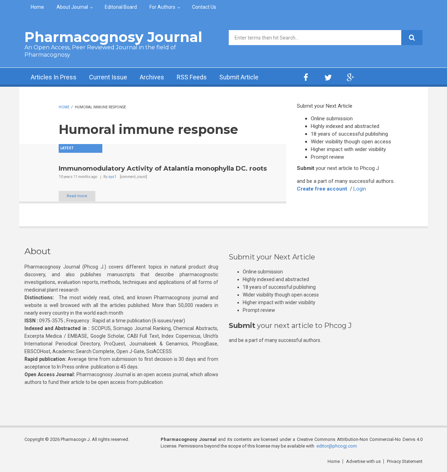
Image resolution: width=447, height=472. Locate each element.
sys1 (112, 177)
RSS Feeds (192, 77)
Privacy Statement (405, 461)
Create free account (322, 189)
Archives (152, 77)
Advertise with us (363, 461)
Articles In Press (53, 77)
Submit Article (238, 77)
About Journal (72, 7)
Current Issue (108, 77)
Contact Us (204, 7)
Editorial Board (121, 7)
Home (37, 7)
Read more (77, 196)
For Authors (162, 7)
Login (359, 189)
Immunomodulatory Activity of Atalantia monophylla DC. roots (163, 168)
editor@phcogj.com (336, 446)
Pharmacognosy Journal (113, 36)
